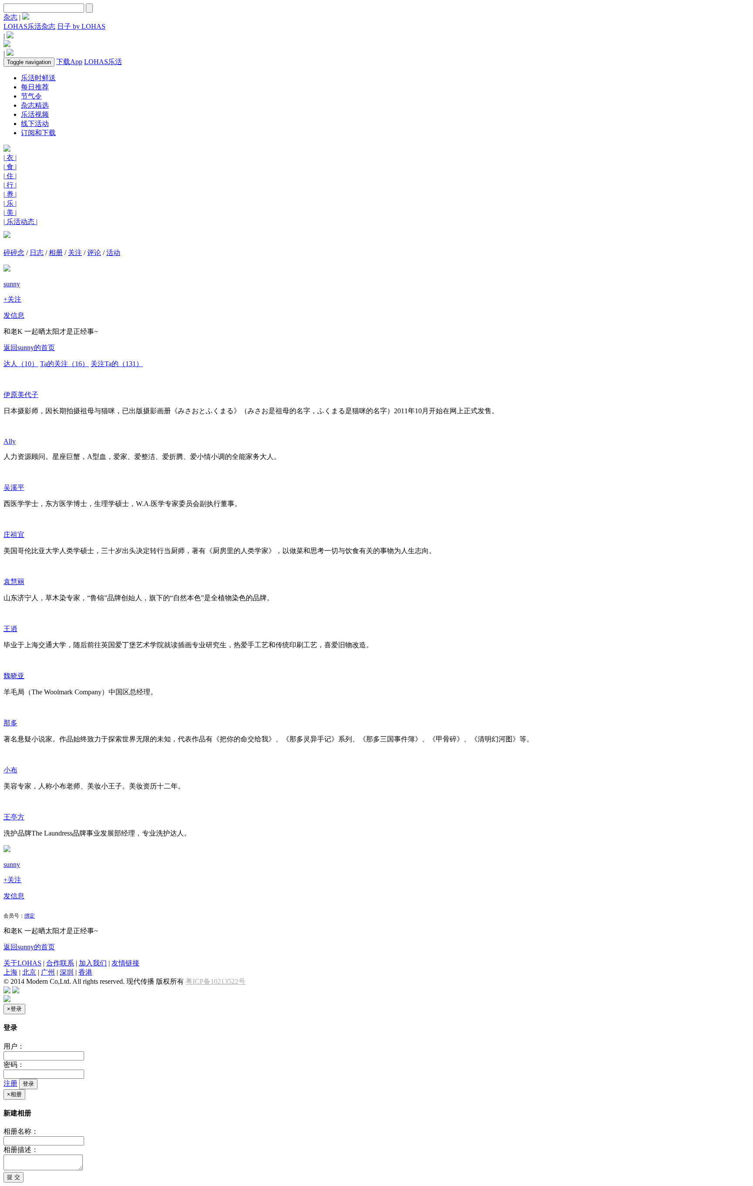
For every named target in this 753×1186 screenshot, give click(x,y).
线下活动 (35, 123)
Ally (9, 441)
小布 (10, 770)
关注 (75, 252)
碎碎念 (13, 252)
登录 (28, 1084)
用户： (13, 1046)
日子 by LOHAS (81, 26)
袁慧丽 (13, 581)
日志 (37, 252)
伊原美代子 (20, 394)
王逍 (10, 628)
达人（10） (20, 363)
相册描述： (20, 1149)
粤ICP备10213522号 (215, 981)
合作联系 (60, 963)
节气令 (31, 96)
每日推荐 (35, 87)
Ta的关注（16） (64, 363)
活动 (113, 252)
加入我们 (93, 963)
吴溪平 (13, 487)
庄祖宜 (13, 534)
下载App (69, 61)
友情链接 (125, 963)
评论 (94, 252)
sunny (11, 284)
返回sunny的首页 (29, 347)
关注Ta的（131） (117, 363)
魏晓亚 (13, 676)
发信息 (13, 315)
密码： (13, 1064)
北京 (29, 972)
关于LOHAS (22, 963)
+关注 (12, 299)
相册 (56, 252)
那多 (10, 723)
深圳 (67, 972)
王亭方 (13, 817)
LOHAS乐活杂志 (29, 26)
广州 (48, 972)
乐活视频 (35, 114)
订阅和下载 (38, 132)
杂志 (10, 17)
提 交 (13, 1177)
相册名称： (20, 1131)
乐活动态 (20, 221)
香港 (85, 972)
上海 (10, 972)
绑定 (29, 916)
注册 (10, 1083)
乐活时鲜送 (38, 78)
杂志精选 (35, 105)
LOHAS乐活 (103, 61)
